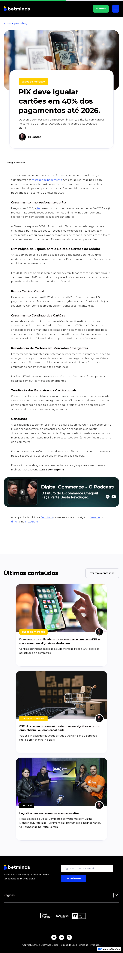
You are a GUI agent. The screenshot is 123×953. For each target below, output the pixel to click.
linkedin (95, 517)
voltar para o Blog (16, 23)
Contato (101, 9)
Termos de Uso (68, 945)
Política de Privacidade (89, 945)
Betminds (46, 517)
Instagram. (31, 521)
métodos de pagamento (47, 179)
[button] (115, 9)
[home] (17, 8)
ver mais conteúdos (102, 573)
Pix (38, 208)
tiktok (14, 521)
